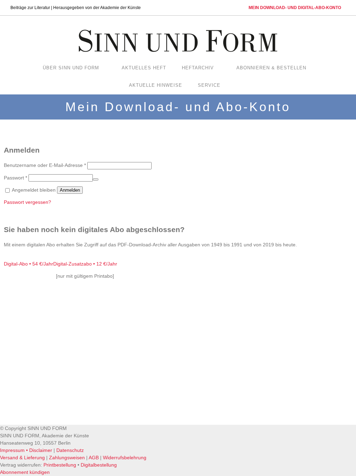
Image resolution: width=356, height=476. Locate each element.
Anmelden (70, 190)
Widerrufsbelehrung (124, 457)
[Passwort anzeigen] (95, 179)
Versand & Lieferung (22, 457)
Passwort (15, 178)
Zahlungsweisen (67, 457)
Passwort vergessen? (27, 202)
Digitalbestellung (99, 465)
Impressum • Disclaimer (26, 450)
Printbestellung (59, 465)
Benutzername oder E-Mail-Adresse (45, 165)
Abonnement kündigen (25, 472)
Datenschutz (70, 450)
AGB (94, 457)
